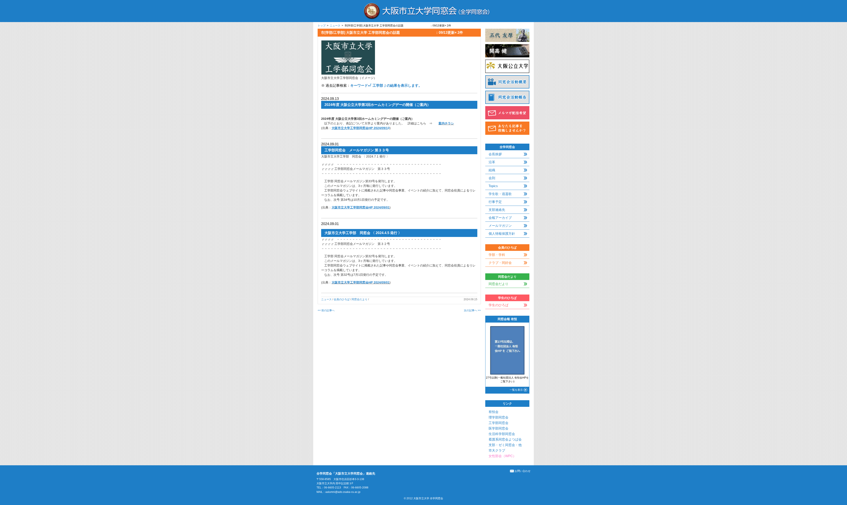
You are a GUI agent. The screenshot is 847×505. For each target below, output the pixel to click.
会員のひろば (342, 299)
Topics (493, 186)
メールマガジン (500, 225)
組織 (492, 170)
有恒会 (493, 412)
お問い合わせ (522, 471)
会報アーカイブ (500, 218)
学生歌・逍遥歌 (500, 194)
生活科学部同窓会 (502, 434)
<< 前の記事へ (326, 310)
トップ (322, 25)
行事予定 (495, 202)
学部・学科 (497, 255)
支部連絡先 (497, 210)
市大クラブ (497, 450)
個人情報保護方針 (502, 233)
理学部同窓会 (498, 417)
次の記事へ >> (472, 310)
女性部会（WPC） (502, 456)
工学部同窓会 (498, 423)
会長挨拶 (495, 154)
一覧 (516, 389)
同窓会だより (359, 299)
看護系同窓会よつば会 (505, 439)
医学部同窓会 (498, 428)
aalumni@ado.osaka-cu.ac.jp (342, 492)
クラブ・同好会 (500, 263)
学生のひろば (498, 305)
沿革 (492, 162)
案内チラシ (446, 123)
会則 (492, 178)
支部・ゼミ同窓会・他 (505, 445)
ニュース (335, 25)
